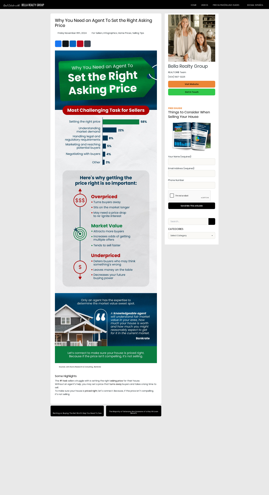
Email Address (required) (181, 168)
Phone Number (176, 180)
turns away (115, 384)
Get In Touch (192, 92)
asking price (116, 380)
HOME (193, 5)
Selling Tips (138, 33)
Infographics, (111, 33)
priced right (91, 390)
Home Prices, (125, 33)
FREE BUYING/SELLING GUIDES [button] (226, 5)
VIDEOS (204, 5)
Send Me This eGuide (192, 205)
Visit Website (192, 84)
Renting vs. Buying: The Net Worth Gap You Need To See (77, 413)
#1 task (63, 380)
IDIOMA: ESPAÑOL (255, 5)
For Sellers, (97, 33)
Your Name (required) (179, 156)
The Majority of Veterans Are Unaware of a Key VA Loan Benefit (133, 412)
